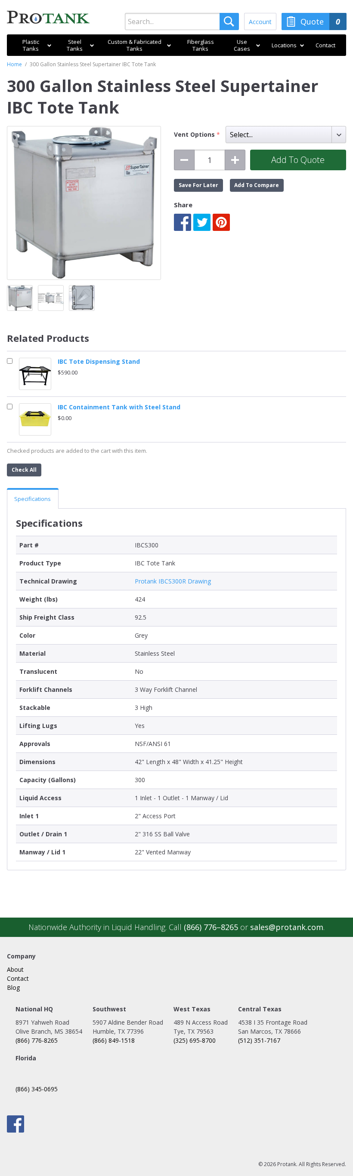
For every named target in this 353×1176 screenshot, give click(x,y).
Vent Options (195, 134)
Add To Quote (298, 160)
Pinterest (221, 222)
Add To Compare (256, 185)
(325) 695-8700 (194, 1040)
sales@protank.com (286, 927)
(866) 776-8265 (36, 1040)
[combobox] (182, 21)
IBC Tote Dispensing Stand (99, 361)
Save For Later (198, 185)
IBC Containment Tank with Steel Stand (119, 407)
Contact (18, 978)
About (15, 969)
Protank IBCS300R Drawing (173, 581)
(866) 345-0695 (36, 1089)
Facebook (182, 222)
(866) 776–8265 (211, 927)
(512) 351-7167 (259, 1040)
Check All (24, 469)
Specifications (32, 499)
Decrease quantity (184, 160)
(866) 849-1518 (114, 1040)
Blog (13, 987)
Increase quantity (235, 160)
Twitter (202, 222)
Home (14, 64)
